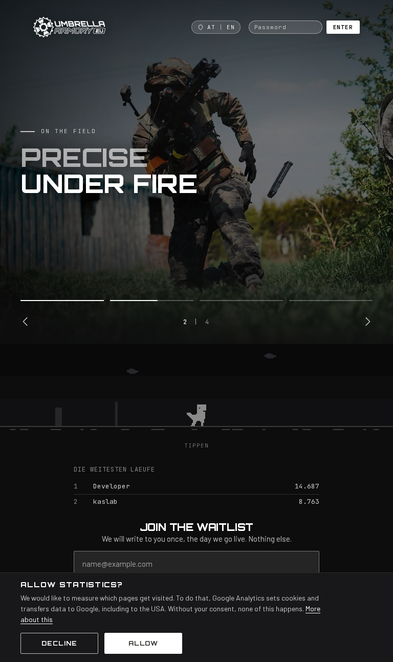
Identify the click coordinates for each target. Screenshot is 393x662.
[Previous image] (25, 321)
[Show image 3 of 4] (241, 300)
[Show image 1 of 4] (62, 300)
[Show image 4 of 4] (331, 300)
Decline (59, 643)
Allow (143, 643)
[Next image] (367, 321)
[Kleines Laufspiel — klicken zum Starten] (196, 392)
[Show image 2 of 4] (151, 300)
